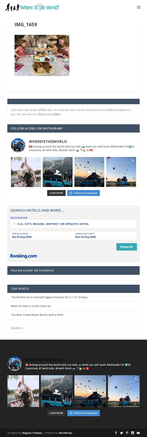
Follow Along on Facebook (32, 270)
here (56, 114)
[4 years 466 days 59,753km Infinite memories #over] (89, 172)
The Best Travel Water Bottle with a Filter (37, 314)
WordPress (65, 432)
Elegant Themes (32, 432)
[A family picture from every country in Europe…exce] (58, 172)
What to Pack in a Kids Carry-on (31, 306)
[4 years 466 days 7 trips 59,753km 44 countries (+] (121, 172)
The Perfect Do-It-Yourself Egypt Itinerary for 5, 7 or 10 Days (49, 297)
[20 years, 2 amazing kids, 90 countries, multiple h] (26, 172)
